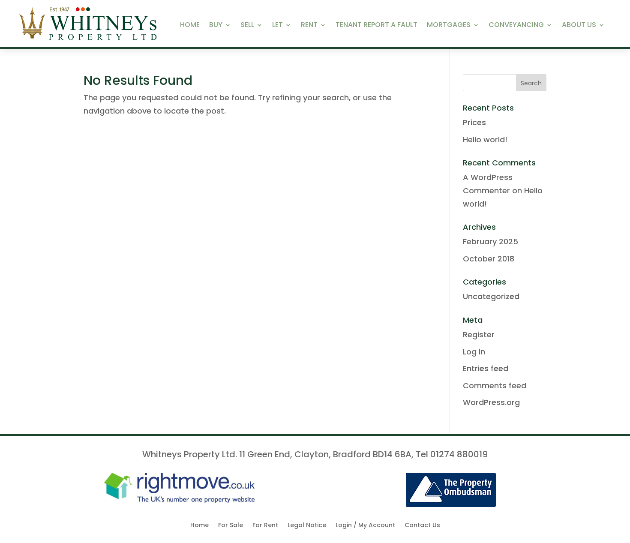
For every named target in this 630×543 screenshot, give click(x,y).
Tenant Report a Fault (376, 26)
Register (479, 334)
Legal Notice (307, 525)
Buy (215, 26)
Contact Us (422, 525)
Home (190, 26)
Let (277, 26)
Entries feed (485, 368)
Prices (474, 122)
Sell (247, 26)
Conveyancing (516, 26)
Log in (474, 351)
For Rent (265, 525)
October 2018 (488, 258)
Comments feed (494, 385)
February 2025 (490, 241)
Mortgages (449, 26)
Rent (309, 26)
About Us (579, 26)
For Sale (230, 525)
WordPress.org (491, 402)
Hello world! (485, 139)
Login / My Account (365, 525)
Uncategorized (491, 296)
